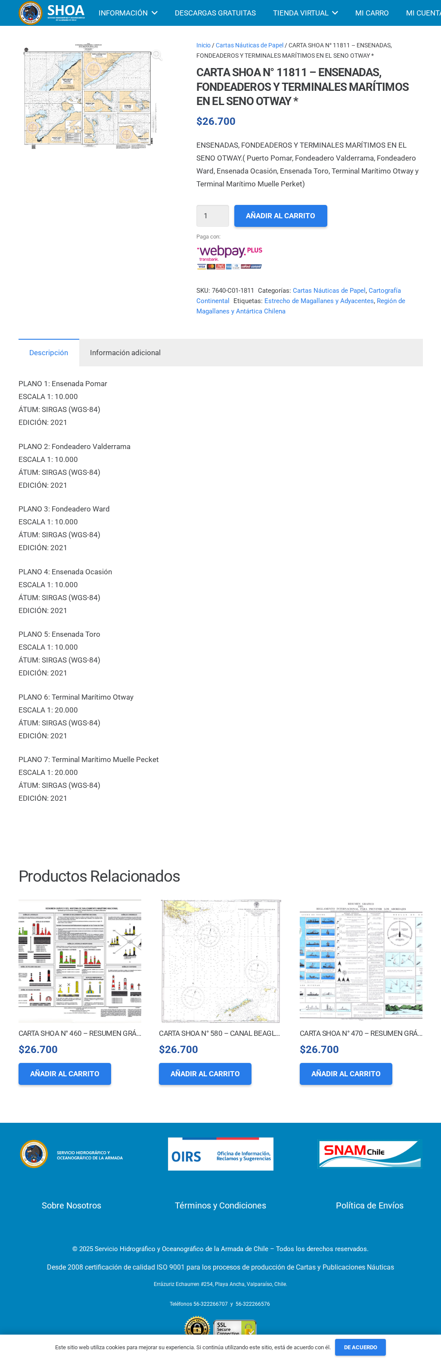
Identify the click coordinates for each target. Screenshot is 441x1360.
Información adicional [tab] (125, 352)
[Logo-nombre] (71, 1154)
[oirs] (220, 1154)
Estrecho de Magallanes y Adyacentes (319, 301)
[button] (157, 55)
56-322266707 (210, 1304)
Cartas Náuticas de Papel (249, 45)
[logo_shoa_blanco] (53, 13)
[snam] (370, 1154)
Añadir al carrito (280, 215)
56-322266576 (253, 1304)
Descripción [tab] (48, 352)
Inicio (203, 45)
